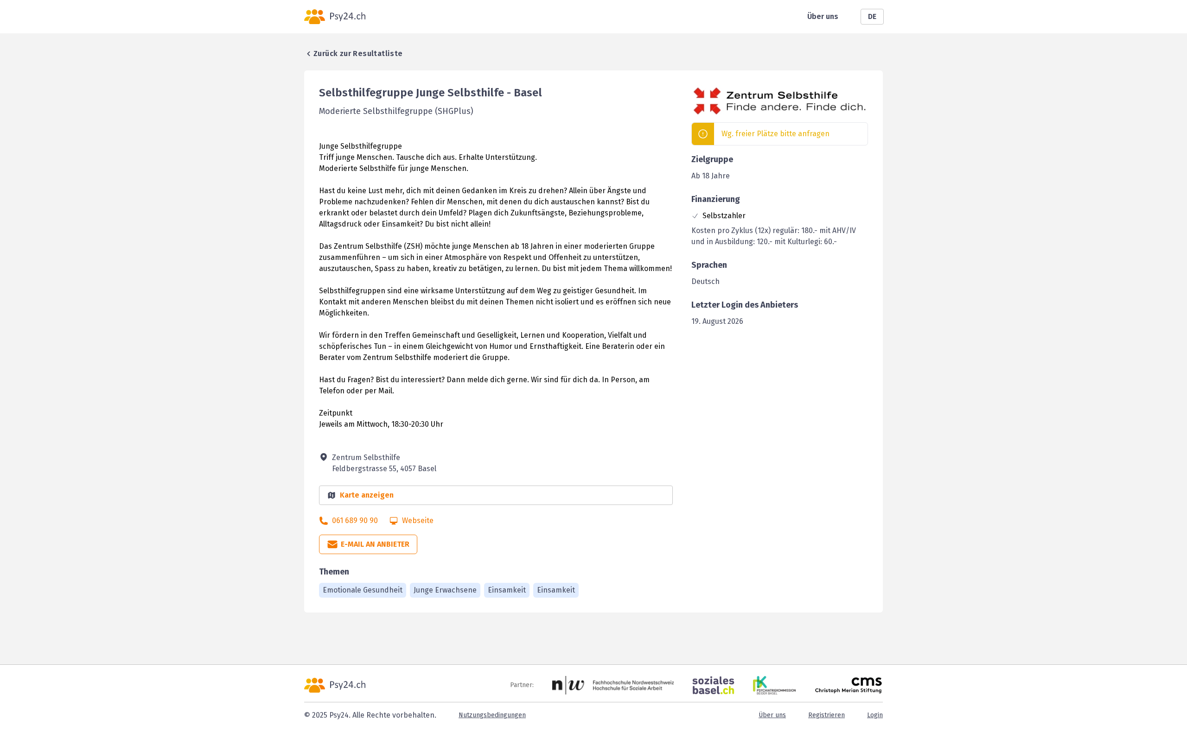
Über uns (822, 16)
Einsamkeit (507, 590)
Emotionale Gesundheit (362, 590)
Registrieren (826, 715)
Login (875, 715)
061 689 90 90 (355, 520)
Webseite (418, 520)
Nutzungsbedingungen (492, 715)
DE (872, 16)
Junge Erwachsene (445, 590)
